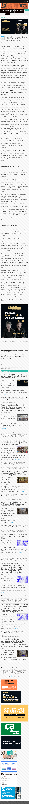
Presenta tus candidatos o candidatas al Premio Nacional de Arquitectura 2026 (14, 376)
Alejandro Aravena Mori (17, 364)
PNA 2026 (21, 399)
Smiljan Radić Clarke (5, 368)
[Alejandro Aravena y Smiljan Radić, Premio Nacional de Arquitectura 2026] (14, 27)
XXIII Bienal (24, 497)
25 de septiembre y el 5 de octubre (14, 670)
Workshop (6, 497)
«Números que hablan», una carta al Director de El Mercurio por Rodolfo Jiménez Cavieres (14, 504)
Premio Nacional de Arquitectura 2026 (10, 367)
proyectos (9, 466)
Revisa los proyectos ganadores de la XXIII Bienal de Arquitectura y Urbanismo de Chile (14, 442)
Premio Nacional (5, 366)
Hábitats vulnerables (20, 433)
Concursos (11, 398)
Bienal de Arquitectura (19, 463)
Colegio (2, 11)
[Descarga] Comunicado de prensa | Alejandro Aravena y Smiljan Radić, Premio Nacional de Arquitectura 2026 (14, 356)
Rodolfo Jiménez (20, 527)
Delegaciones (7, 12)
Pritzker (19, 435)
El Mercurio (13, 527)
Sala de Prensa (8, 526)
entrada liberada (20, 558)
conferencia (12, 433)
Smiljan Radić (23, 367)
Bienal (26, 10)
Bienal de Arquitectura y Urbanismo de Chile (11, 464)
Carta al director (21, 526)
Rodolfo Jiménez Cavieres (7, 529)
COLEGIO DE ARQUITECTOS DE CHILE (16, 801)
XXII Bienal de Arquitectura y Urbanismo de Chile (13, 437)
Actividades (21, 11)
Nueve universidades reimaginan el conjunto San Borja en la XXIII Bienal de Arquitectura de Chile (14, 473)
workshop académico (15, 497)
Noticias (16, 11)
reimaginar (22, 495)
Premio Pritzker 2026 (23, 434)
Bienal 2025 (19, 598)
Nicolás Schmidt (5, 434)
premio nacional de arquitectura (17, 366)
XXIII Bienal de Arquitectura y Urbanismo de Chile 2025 (14, 468)
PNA (24, 364)
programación (10, 599)
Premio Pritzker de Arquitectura (9, 435)
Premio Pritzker (13, 434)
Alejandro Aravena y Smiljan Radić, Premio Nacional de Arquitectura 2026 (17, 39)
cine (14, 558)
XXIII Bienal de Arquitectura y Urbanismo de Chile (16, 467)
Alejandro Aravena (7, 364)
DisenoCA (14, 802)
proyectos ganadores (18, 466)
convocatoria (12, 399)
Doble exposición (15, 495)
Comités (12, 11)
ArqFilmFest (13, 557)
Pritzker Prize (25, 435)
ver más (4, 394)
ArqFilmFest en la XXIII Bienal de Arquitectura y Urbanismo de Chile (14, 536)
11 (18, 676)
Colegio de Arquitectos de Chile (9, 42)
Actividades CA (13, 597)
